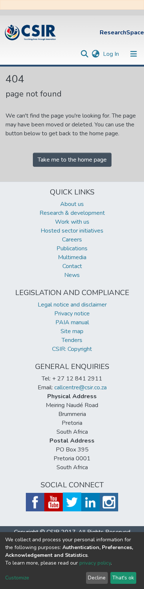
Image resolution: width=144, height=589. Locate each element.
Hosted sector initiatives (72, 231)
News (72, 275)
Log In (111, 54)
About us (72, 204)
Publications (72, 248)
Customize (17, 577)
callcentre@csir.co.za (80, 387)
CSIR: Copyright (72, 349)
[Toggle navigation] (133, 54)
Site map (72, 331)
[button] (95, 54)
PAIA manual (72, 322)
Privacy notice (72, 313)
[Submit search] (84, 54)
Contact (72, 266)
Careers (72, 240)
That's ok (123, 577)
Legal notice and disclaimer (72, 305)
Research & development (72, 213)
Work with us (72, 222)
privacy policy (95, 562)
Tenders (72, 340)
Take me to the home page (72, 160)
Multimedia (72, 257)
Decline (97, 577)
